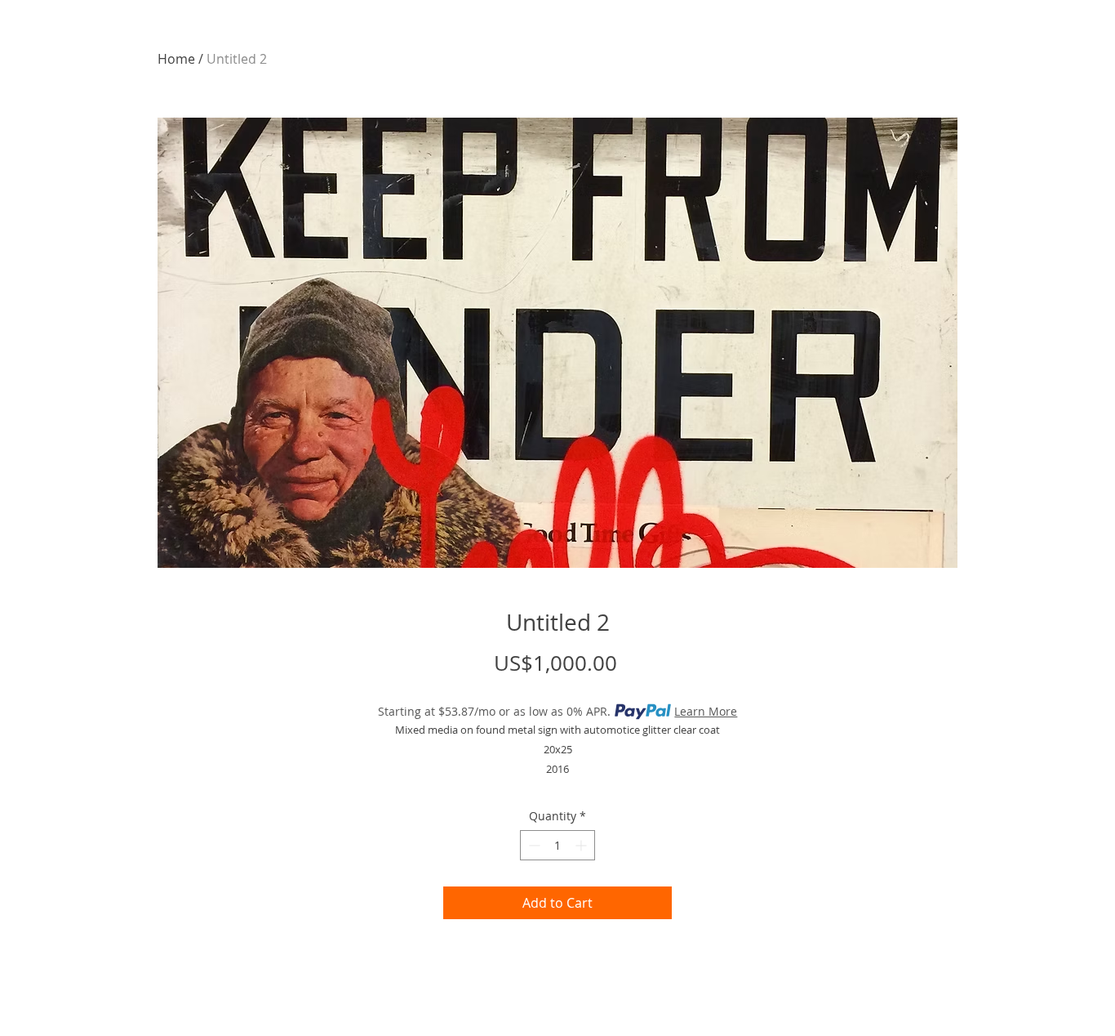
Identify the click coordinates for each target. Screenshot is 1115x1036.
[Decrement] (532, 845)
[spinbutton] (557, 845)
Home (176, 59)
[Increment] (582, 845)
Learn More (705, 711)
